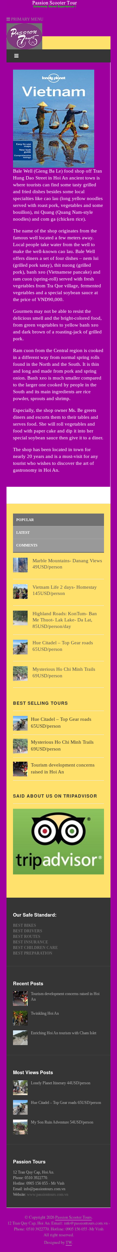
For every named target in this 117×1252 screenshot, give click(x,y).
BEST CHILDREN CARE (35, 947)
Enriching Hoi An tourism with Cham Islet (63, 1033)
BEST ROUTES (26, 936)
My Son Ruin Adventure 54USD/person (62, 1122)
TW (69, 1242)
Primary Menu (26, 19)
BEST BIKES (24, 925)
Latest (23, 532)
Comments (26, 545)
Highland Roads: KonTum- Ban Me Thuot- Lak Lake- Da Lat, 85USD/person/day (64, 620)
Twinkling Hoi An (45, 1013)
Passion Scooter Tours (73, 1217)
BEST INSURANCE (30, 942)
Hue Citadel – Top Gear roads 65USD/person (66, 1102)
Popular (25, 520)
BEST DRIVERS (27, 931)
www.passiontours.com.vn (47, 1194)
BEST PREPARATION (32, 953)
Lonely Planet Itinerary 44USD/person (60, 1083)
